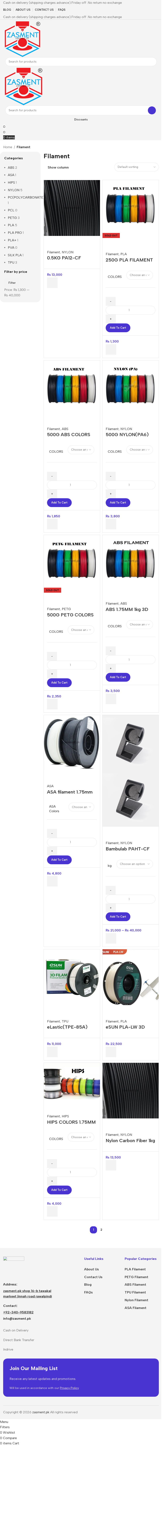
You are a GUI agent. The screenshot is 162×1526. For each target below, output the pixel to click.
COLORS (115, 277)
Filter (12, 282)
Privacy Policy (69, 1388)
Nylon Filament (136, 1300)
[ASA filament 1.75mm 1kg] (72, 742)
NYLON (13, 190)
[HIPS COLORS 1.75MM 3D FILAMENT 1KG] (72, 1081)
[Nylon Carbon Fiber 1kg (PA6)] (131, 1090)
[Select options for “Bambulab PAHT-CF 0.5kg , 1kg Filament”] (111, 938)
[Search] (152, 61)
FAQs (88, 1292)
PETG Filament (136, 1277)
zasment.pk (40, 1412)
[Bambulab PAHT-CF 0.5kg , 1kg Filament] (131, 743)
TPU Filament (135, 1292)
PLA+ (12, 240)
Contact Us (93, 1277)
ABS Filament (135, 1285)
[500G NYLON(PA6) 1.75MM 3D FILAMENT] (131, 386)
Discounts (81, 119)
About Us (91, 1269)
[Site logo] (22, 38)
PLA (11, 225)
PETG (12, 218)
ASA (11, 175)
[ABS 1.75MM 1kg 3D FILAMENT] (131, 561)
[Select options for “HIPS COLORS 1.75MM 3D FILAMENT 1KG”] (52, 1211)
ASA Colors (54, 808)
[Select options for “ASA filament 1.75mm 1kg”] (52, 881)
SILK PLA (15, 255)
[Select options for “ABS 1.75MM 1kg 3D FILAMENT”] (111, 699)
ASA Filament (135, 1308)
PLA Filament (135, 1269)
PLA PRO (15, 233)
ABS (11, 168)
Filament (53, 252)
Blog (88, 1285)
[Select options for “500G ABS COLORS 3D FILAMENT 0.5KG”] (52, 524)
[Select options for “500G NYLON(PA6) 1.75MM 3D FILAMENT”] (111, 524)
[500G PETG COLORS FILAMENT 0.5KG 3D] (72, 561)
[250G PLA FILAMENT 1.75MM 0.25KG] (131, 206)
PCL (11, 210)
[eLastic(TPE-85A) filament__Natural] (72, 977)
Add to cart (118, 327)
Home (7, 147)
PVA (11, 248)
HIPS (11, 182)
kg (110, 866)
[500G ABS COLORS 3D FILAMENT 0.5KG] (72, 386)
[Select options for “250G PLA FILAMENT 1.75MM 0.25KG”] (111, 349)
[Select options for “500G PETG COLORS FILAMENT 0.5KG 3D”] (52, 704)
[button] (52, 282)
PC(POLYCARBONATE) (26, 197)
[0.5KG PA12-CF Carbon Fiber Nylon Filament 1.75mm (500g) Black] (72, 208)
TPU (11, 262)
